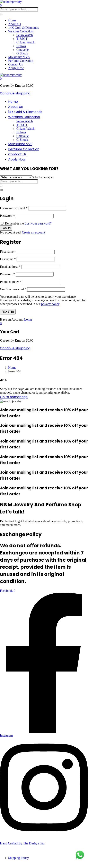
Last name (8, 259)
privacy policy (50, 304)
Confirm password (13, 289)
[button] (1, 78)
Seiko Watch (24, 35)
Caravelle (22, 49)
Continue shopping (15, 93)
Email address (10, 266)
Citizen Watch (25, 42)
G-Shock (22, 53)
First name (8, 251)
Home (12, 20)
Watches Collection (20, 31)
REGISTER (8, 312)
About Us (14, 24)
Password (7, 215)
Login (28, 319)
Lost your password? (38, 223)
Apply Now (16, 68)
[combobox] (43, 177)
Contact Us (15, 64)
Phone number (10, 281)
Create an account (33, 232)
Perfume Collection (20, 60)
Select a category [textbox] (43, 177)
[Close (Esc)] (1, 190)
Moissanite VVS (19, 57)
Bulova (21, 46)
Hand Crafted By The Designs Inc (22, 843)
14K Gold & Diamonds (23, 27)
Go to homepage (14, 397)
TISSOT (22, 38)
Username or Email (13, 208)
